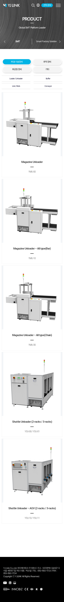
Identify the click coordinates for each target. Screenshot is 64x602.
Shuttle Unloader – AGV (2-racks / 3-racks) (32, 513)
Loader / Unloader (16, 78)
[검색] (33, 5)
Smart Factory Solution (46, 41)
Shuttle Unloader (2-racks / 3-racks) (32, 426)
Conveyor (48, 86)
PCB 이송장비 (17, 61)
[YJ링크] (11, 5)
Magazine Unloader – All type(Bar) (32, 253)
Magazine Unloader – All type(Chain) (32, 339)
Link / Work (16, 86)
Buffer (48, 78)
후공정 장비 (17, 69)
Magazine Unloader (32, 166)
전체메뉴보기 (38, 5)
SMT (17, 41)
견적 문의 (47, 5)
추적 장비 (47, 61)
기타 (47, 69)
